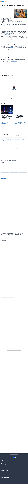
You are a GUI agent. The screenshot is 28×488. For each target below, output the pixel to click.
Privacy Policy (3, 478)
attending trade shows (14, 61)
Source (20, 18)
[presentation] (7, 109)
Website (20, 171)
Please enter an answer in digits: (5, 173)
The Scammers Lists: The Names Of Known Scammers (8, 464)
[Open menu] (27, 1)
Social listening (12, 47)
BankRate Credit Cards (4, 475)
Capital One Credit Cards (4, 470)
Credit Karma (2, 471)
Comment (2, 162)
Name (2, 171)
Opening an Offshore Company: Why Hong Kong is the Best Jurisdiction (7, 116)
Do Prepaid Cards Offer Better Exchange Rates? (6, 98)
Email (11, 171)
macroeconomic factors (8, 34)
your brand (8, 70)
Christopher (3, 7)
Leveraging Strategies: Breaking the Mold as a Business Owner (19, 116)
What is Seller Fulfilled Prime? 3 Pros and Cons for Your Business (21, 133)
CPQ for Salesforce (20, 38)
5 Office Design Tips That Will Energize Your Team (21, 98)
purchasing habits (7, 32)
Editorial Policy (3, 482)
